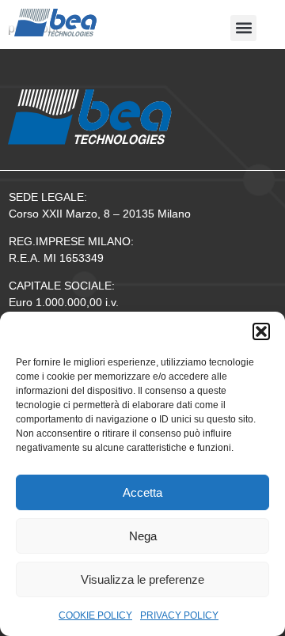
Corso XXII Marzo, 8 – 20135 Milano (100, 213)
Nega (143, 536)
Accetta (142, 492)
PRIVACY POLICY (179, 615)
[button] (261, 331)
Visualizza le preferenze (142, 579)
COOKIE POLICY (95, 615)
